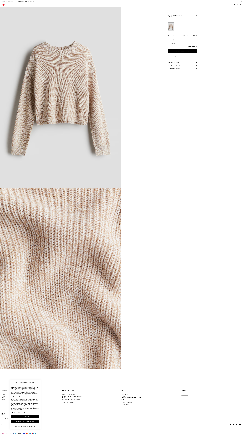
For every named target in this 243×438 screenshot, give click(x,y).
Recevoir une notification (183, 51)
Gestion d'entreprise (67, 401)
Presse (63, 397)
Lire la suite (184, 395)
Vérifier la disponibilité (190, 56)
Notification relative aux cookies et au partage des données (25, 412)
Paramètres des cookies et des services (25, 426)
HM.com (3, 382)
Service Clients (126, 392)
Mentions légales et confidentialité (131, 397)
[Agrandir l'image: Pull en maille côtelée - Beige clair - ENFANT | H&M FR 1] (60, 97)
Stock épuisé (171, 35)
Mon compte (125, 394)
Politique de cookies (127, 402)
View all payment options (43, 433)
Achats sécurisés (126, 401)
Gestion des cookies (127, 406)
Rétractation (125, 404)
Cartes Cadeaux (6, 401)
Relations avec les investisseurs (71, 399)
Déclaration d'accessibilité (69, 402)
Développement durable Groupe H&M (72, 396)
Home (27, 4)
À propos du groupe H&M (68, 394)
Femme (10, 4)
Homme (16, 4)
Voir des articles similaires (189, 35)
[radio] (171, 27)
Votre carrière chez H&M (68, 392)
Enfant (22, 4)
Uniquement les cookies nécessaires (25, 421)
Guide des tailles (192, 46)
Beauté (32, 4)
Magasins (124, 396)
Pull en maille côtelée (43, 382)
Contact (124, 399)
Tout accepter (25, 416)
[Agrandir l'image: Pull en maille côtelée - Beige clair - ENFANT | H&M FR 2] (60, 278)
